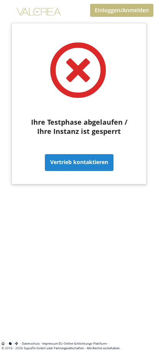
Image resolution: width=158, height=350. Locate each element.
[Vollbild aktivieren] (17, 343)
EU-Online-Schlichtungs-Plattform (83, 343)
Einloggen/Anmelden (122, 10)
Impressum (50, 343)
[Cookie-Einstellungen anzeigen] (10, 343)
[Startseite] (4, 343)
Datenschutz (31, 343)
